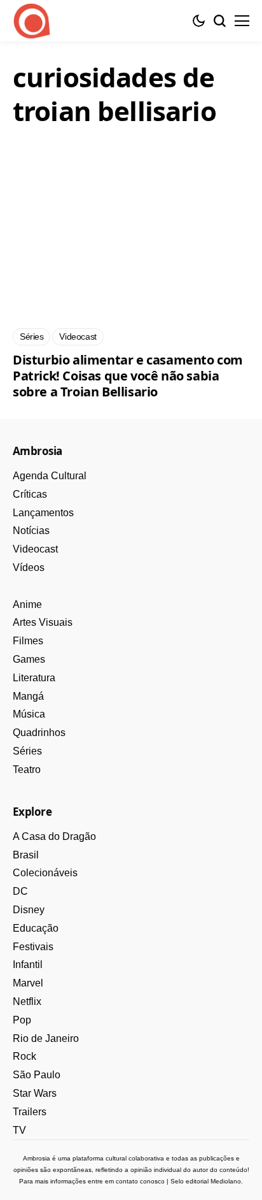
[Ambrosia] (32, 21)
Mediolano (225, 1181)
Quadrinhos (39, 732)
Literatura (34, 677)
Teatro (27, 769)
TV (19, 1130)
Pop (22, 1020)
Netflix (27, 1001)
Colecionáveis (45, 872)
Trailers (29, 1111)
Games (29, 659)
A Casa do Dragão (54, 836)
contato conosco (140, 1181)
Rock (24, 1056)
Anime (27, 604)
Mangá (28, 696)
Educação (36, 928)
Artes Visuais (42, 622)
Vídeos (29, 567)
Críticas (30, 494)
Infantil (28, 964)
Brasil (26, 854)
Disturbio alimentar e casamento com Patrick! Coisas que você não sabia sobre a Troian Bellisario (128, 375)
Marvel (28, 983)
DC (20, 891)
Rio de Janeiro (46, 1038)
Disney (29, 909)
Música (29, 714)
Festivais (33, 946)
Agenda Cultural (49, 475)
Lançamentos (43, 512)
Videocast (35, 549)
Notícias (31, 530)
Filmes (28, 640)
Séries (27, 751)
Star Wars (35, 1093)
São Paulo (36, 1074)
